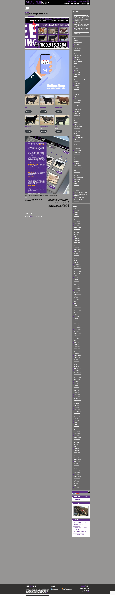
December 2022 (77, 288)
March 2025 (76, 238)
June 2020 (76, 338)
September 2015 (77, 437)
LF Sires (50, 195)
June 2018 (76, 383)
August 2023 (77, 273)
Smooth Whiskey (77, 165)
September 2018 (77, 377)
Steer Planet (76, 526)
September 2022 (77, 294)
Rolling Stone (77, 148)
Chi (75, 64)
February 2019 (77, 368)
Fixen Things (77, 22)
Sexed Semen (77, 152)
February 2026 (77, 217)
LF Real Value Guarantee (43, 195)
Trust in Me (76, 185)
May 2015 (76, 444)
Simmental (76, 159)
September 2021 (77, 310)
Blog (88, 3)
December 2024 (77, 243)
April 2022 (76, 303)
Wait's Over (76, 201)
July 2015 (76, 440)
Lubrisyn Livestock (78, 524)
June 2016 (76, 420)
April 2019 (76, 364)
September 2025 (77, 227)
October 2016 (77, 413)
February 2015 (77, 450)
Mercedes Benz (77, 120)
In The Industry (36, 195)
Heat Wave (76, 87)
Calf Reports (77, 59)
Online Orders (66, 3)
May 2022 (76, 301)
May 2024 (76, 256)
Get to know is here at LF (79, 79)
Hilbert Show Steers (78, 534)
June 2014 (76, 465)
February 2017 (77, 405)
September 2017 (77, 400)
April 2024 (76, 258)
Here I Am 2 (76, 90)
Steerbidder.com (77, 173)
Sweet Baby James (78, 175)
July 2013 (76, 480)
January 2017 (77, 407)
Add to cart (28, 111)
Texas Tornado (77, 179)
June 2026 (76, 210)
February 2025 (77, 240)
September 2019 (77, 355)
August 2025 (77, 229)
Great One (76, 85)
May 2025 (76, 234)
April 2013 (76, 485)
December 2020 (77, 327)
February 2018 (77, 390)
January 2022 (77, 309)
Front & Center (77, 72)
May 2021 (76, 318)
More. (47, 592)
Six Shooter (76, 163)
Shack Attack (77, 154)
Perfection (76, 139)
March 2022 (76, 305)
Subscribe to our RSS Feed (67, 588)
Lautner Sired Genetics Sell (80, 103)
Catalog (76, 63)
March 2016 (76, 426)
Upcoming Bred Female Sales (80, 192)
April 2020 (76, 342)
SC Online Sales (77, 150)
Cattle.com (76, 529)
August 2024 (77, 251)
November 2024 (77, 245)
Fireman (76, 68)
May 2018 (76, 385)
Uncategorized (54, 195)
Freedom (76, 70)
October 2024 (77, 247)
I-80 (75, 96)
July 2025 (76, 230)
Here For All (76, 89)
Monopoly (76, 122)
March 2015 (76, 448)
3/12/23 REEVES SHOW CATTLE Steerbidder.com (35, 200)
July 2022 (76, 297)
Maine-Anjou (77, 115)
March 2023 (76, 282)
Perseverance (77, 141)
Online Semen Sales (78, 137)
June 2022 (76, 299)
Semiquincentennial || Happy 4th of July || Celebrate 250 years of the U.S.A (81, 25)
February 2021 (77, 323)
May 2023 (76, 279)
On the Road (77, 135)
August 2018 (77, 379)
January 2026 (77, 219)
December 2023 (77, 266)
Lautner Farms (31, 16)
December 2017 (77, 394)
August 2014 (77, 461)
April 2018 (76, 387)
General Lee (77, 77)
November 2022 (77, 290)
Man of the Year (77, 116)
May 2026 (76, 212)
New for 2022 (77, 129)
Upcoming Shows (78, 199)
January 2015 (77, 452)
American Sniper (77, 48)
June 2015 (76, 442)
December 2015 (77, 431)
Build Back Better (77, 55)
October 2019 (77, 353)
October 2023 (77, 269)
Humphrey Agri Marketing (80, 527)
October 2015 (77, 435)
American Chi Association (79, 531)
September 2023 (77, 271)
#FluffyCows (30, 195)
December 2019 (77, 349)
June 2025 (76, 232)
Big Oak (76, 53)
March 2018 (76, 388)
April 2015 (76, 446)
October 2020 (77, 331)
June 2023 (76, 277)
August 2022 (77, 296)
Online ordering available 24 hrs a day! (39, 14)
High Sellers (76, 3)
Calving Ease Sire (78, 61)
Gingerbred (76, 81)
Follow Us (86, 496)
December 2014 (77, 453)
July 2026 (76, 208)
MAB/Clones (76, 111)
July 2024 (76, 253)
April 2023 (76, 281)
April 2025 (76, 236)
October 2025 (77, 225)
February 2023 (77, 284)
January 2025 (77, 242)
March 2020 (76, 344)
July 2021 (76, 314)
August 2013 (77, 478)
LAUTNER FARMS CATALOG (79, 522)
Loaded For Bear (77, 109)
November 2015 (77, 433)
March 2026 (76, 216)
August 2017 (77, 401)
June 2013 (76, 481)
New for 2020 (77, 128)
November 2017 (77, 396)
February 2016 (77, 427)
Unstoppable (77, 190)
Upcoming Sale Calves (79, 197)
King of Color (77, 102)
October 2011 (77, 487)
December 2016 (77, 409)
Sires (72, 3)
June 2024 (76, 255)
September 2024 (77, 249)
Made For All (77, 113)
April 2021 (76, 320)
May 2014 (76, 466)
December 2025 (77, 221)
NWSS (75, 133)
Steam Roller (77, 172)
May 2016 (76, 422)
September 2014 (77, 459)
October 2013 (77, 474)
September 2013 (77, 476)
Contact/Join (83, 3)
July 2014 (76, 463)
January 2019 (77, 370)
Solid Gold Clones (78, 167)
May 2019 (76, 362)
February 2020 (77, 346)
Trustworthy (76, 186)
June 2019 (76, 361)
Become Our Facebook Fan (55, 588)
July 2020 (76, 336)
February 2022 (77, 307)
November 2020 (77, 329)
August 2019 (77, 357)
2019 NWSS (76, 44)
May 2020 (76, 340)
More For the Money (78, 126)
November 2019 (77, 351)
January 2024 (77, 264)
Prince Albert (77, 143)
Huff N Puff (76, 94)
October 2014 (77, 457)
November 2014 (77, 455)
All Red (75, 46)
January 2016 (77, 429)
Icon (75, 98)
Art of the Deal (77, 50)
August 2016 (77, 416)
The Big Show (77, 181)
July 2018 (76, 381)
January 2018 (77, 392)
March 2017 (76, 403)
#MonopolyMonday (78, 42)
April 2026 (76, 214)
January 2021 (77, 325)
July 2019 (76, 359)
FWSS (75, 76)
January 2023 (77, 286)
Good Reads (77, 83)
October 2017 (77, 398)
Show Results (77, 157)
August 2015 (77, 439)
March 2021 (76, 322)
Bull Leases (76, 57)
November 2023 (77, 268)
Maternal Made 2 (77, 118)
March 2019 (76, 366)
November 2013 (77, 472)
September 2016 (77, 414)
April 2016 (76, 424)
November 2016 (77, 411)
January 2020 (77, 348)
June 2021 (76, 316)
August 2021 (77, 312)
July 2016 (76, 418)
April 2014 (76, 468)
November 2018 (77, 374)
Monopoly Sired (77, 124)
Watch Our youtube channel (67, 589)
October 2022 (77, 292)
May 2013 (76, 483)
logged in (32, 216)
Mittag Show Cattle (78, 533)
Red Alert (76, 144)
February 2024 (77, 262)
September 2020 (77, 333)
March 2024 (76, 260)
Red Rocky (76, 146)
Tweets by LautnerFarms (76, 499)
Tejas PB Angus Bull (78, 177)
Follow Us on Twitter (55, 589)
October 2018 (77, 375)
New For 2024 (77, 131)
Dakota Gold (77, 66)
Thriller (75, 183)
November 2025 (77, 223)
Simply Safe (76, 161)
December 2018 (77, 372)
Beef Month (76, 51)
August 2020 (77, 335)
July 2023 (76, 275)
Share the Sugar (77, 156)
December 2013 (77, 470)
